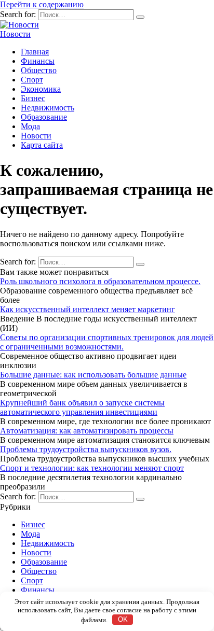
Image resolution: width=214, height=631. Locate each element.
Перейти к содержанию (42, 4)
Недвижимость (47, 107)
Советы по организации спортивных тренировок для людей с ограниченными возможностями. (106, 342)
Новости (15, 34)
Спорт (32, 79)
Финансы (38, 61)
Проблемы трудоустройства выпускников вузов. (85, 449)
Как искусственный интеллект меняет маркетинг (87, 309)
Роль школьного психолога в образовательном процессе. (100, 281)
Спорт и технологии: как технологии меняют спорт (92, 468)
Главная (35, 51)
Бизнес (33, 98)
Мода (30, 126)
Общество (39, 70)
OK (123, 619)
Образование (44, 117)
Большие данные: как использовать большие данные (93, 374)
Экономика (41, 89)
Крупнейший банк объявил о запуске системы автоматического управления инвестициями (82, 407)
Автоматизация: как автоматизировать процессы (86, 430)
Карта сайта (42, 145)
